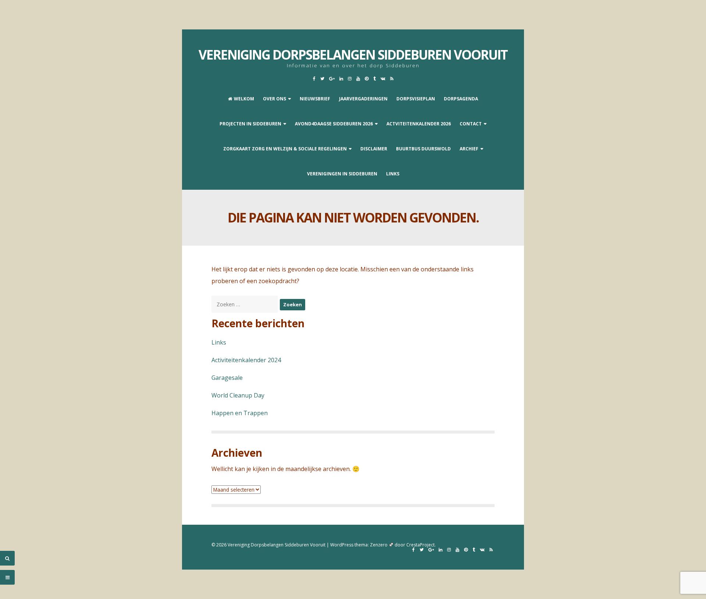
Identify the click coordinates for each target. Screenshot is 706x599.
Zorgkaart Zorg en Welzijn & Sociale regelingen (285, 149)
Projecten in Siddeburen (250, 124)
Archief (469, 149)
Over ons (274, 99)
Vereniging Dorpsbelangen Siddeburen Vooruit (353, 54)
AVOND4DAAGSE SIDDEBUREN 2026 (334, 124)
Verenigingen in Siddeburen (342, 174)
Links (392, 174)
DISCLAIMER (373, 149)
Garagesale (227, 378)
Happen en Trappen (239, 413)
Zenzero (379, 545)
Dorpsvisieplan (415, 99)
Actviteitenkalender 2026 (418, 124)
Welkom (244, 99)
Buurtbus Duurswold (423, 149)
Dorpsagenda (461, 99)
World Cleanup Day (237, 395)
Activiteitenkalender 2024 (246, 360)
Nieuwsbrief (315, 99)
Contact (471, 124)
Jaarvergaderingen (363, 99)
